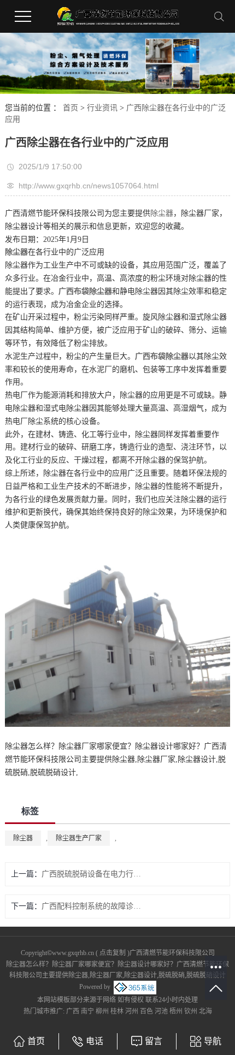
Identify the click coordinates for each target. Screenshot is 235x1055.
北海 (205, 1011)
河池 (161, 1011)
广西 (72, 1011)
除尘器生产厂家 (79, 838)
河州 (131, 1011)
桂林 (117, 1011)
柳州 (102, 1011)
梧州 (176, 1011)
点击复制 (112, 953)
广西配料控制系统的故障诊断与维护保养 (95, 906)
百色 (146, 1011)
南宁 (87, 1011)
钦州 (190, 1011)
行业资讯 (102, 108)
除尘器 (161, 213)
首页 (70, 108)
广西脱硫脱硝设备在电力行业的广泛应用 (95, 874)
